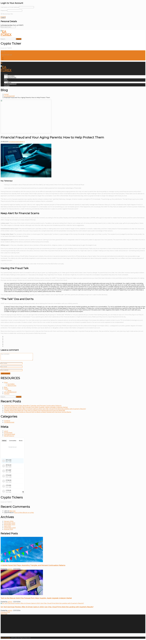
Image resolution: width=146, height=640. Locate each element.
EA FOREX (11, 76)
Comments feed (9, 434)
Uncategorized (9, 96)
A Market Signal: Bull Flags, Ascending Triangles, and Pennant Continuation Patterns (32, 405)
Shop (6, 74)
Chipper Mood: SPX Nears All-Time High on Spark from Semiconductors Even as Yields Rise (34, 410)
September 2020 (10, 527)
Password (4, 10)
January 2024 (8, 521)
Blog (5, 79)
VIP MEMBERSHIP (10, 84)
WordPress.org (9, 436)
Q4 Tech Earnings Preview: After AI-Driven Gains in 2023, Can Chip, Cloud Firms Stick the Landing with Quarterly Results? (45, 409)
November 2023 (9, 524)
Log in (6, 431)
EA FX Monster (5, 637)
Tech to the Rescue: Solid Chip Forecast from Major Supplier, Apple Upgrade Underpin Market (36, 407)
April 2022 (7, 526)
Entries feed (8, 432)
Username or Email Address (10, 7)
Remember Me (7, 14)
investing (7, 421)
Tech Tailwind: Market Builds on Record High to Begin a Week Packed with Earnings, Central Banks (37, 412)
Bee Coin (13, 511)
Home (6, 94)
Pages (6, 81)
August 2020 (8, 529)
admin (21, 141)
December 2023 (9, 523)
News (9, 82)
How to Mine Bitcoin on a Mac (24, 512)
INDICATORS (11, 77)
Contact (6, 85)
